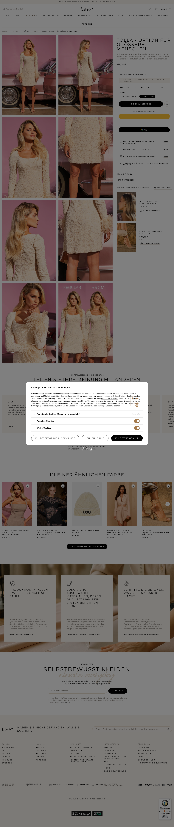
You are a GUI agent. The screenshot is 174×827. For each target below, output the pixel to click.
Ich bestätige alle (127, 438)
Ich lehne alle (95, 438)
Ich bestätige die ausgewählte (55, 438)
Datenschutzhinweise (109, 398)
